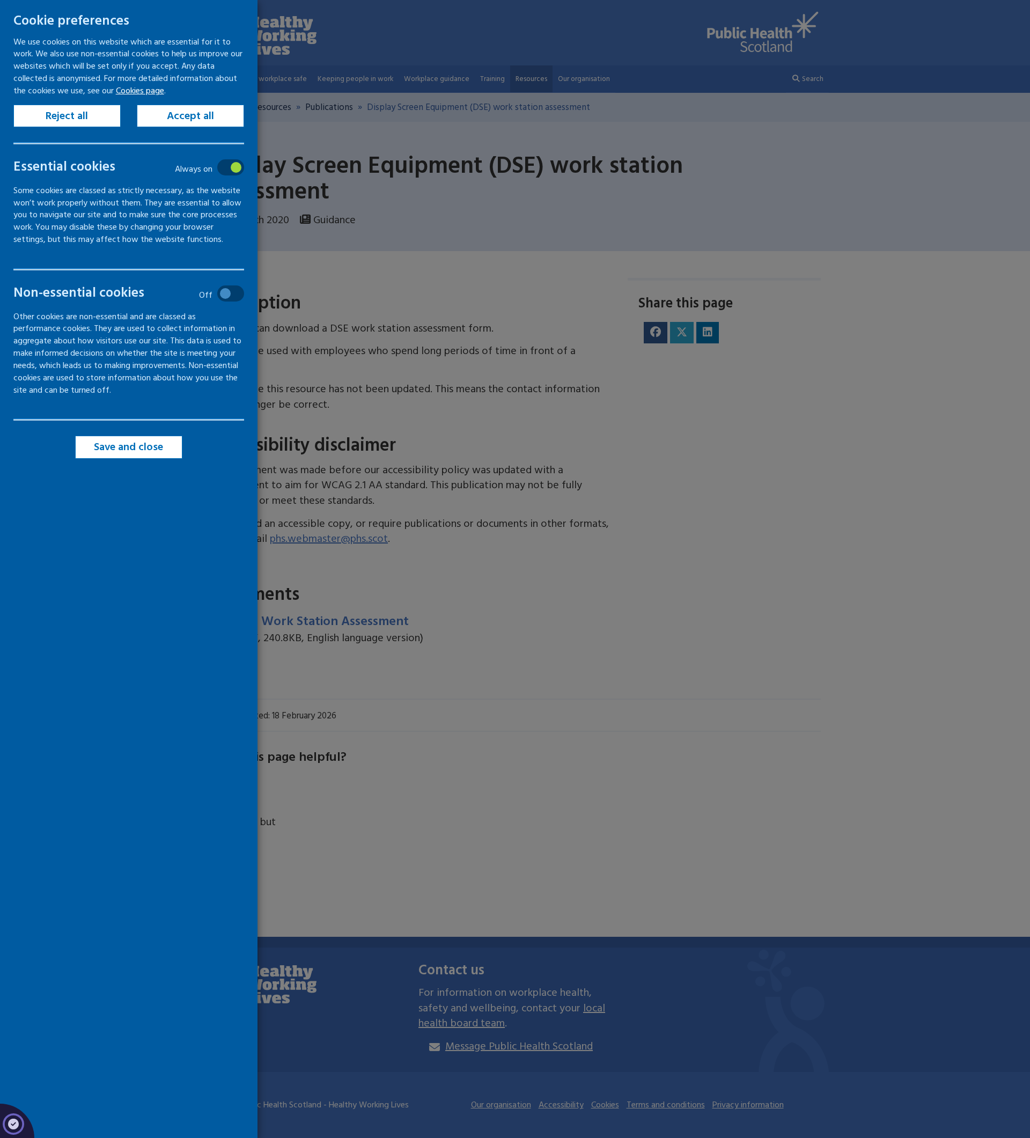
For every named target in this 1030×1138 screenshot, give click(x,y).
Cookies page (140, 91)
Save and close (129, 447)
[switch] (120, 167)
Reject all (67, 115)
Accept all (190, 115)
